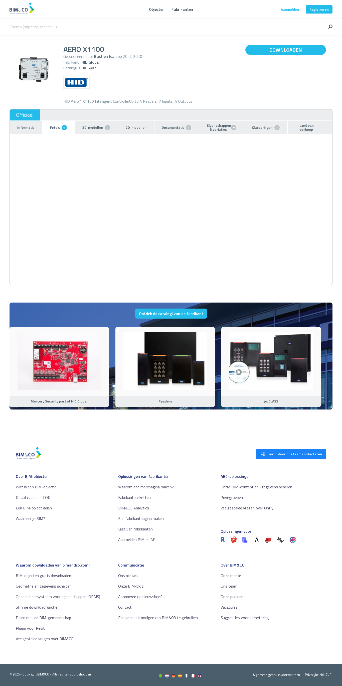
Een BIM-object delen (34, 508)
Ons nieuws (128, 576)
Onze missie (231, 576)
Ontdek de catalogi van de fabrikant (171, 314)
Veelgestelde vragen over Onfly (247, 508)
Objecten (156, 9)
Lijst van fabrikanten (135, 529)
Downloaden (285, 50)
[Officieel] (25, 114)
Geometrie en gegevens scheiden (44, 586)
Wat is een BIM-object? (36, 487)
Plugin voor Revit (30, 628)
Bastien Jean (105, 56)
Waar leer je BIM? (30, 518)
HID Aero (89, 68)
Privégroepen (232, 497)
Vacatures (229, 607)
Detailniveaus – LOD (33, 497)
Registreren (319, 9)
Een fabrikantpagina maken (141, 518)
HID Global (91, 62)
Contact (125, 607)
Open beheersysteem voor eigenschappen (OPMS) (58, 597)
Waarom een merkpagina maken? (146, 487)
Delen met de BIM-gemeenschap (43, 618)
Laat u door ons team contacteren (294, 454)
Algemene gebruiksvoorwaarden (276, 674)
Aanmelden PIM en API (137, 539)
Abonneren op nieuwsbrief (140, 597)
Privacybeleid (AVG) (318, 674)
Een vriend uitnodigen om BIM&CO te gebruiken (158, 618)
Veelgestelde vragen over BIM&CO (45, 639)
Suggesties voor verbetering (245, 618)
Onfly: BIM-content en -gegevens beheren (256, 487)
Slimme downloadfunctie (36, 607)
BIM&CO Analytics (133, 508)
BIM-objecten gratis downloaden (43, 576)
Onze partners (233, 597)
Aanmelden (290, 9)
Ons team (229, 586)
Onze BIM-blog (131, 586)
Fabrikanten (182, 9)
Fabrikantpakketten (134, 497)
